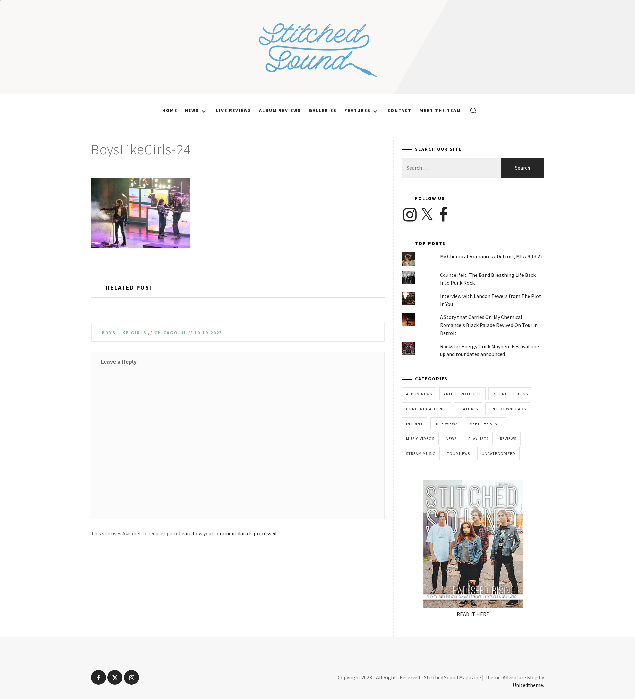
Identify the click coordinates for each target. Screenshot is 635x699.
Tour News (458, 453)
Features (357, 110)
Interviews (446, 423)
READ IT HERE (473, 614)
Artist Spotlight (462, 393)
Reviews (508, 438)
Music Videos (420, 438)
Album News (419, 393)
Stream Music (420, 453)
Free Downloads (507, 408)
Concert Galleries (426, 408)
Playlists (478, 438)
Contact (400, 110)
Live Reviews (233, 110)
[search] (470, 110)
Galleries (323, 110)
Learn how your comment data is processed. (228, 533)
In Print (414, 423)
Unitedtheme (528, 685)
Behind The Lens (510, 393)
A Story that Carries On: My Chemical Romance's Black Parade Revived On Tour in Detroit (489, 325)
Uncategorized (498, 453)
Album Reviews (280, 110)
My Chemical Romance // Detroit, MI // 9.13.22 (491, 256)
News (192, 110)
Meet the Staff (485, 423)
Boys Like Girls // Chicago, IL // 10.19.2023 (162, 333)
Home (169, 110)
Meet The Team (440, 110)
